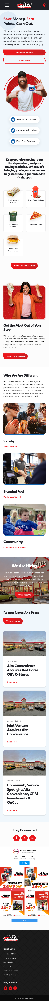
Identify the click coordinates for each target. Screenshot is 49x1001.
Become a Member (24, 52)
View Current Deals (15, 356)
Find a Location (10, 958)
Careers (7, 966)
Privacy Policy (9, 974)
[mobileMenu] (6, 5)
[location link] (44, 5)
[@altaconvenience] (16, 851)
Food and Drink (10, 954)
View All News (13, 621)
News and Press (10, 970)
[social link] (5, 988)
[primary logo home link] (24, 5)
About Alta (8, 962)
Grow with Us (24, 594)
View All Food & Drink (24, 265)
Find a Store (24, 60)
